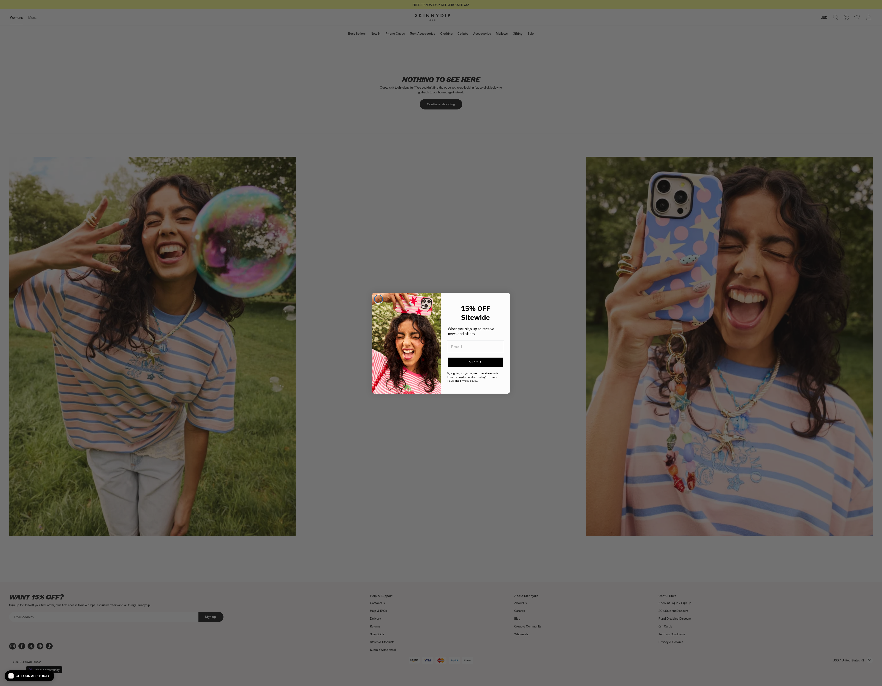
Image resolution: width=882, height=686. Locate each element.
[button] (29, 675)
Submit (475, 362)
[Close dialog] (378, 299)
